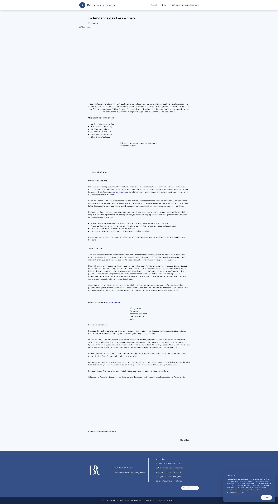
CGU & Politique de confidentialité (170, 468)
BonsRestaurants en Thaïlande (169, 481)
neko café (153, 104)
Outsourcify (171, 500)
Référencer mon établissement (185, 5)
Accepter (266, 497)
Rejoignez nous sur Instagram (169, 477)
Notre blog (160, 459)
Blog (164, 5)
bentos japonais (119, 192)
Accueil (154, 5)
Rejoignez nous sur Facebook (168, 472)
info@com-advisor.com (123, 467)
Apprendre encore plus (235, 492)
